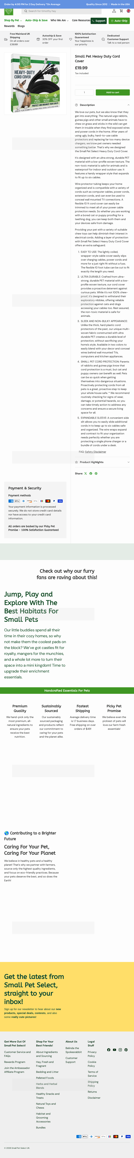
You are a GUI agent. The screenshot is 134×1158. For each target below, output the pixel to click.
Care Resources (81, 20)
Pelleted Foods (45, 1078)
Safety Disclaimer (95, 451)
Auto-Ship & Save (36, 20)
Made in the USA (120, 4)
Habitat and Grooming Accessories (43, 1117)
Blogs (21, 26)
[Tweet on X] (85, 473)
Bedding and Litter (47, 1072)
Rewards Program (14, 1062)
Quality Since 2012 (96, 4)
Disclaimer (94, 1097)
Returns (92, 1091)
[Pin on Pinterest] (96, 473)
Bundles (41, 1127)
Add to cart (112, 92)
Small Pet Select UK (20, 1148)
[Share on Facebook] (90, 473)
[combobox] (61, 11)
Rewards (9, 26)
